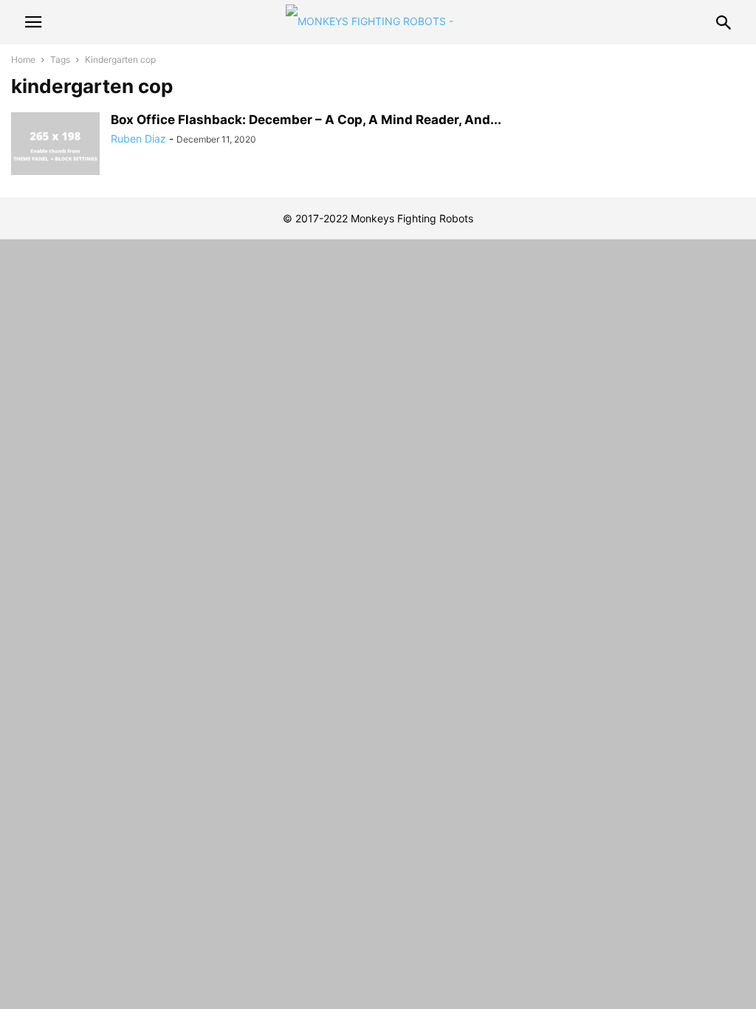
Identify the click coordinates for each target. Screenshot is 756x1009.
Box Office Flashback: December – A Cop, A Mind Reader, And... (306, 119)
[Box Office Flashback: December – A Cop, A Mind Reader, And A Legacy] (55, 145)
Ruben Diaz (138, 138)
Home (23, 59)
